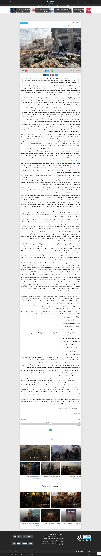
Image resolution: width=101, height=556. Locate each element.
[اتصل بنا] (23, 2)
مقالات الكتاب (72, 23)
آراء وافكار (67, 5)
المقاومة (47, 75)
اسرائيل (53, 75)
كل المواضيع (84, 2)
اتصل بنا (78, 2)
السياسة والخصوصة (88, 554)
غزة (50, 75)
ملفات (34, 5)
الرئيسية (89, 2)
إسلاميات (58, 5)
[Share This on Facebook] (45, 70)
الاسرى (45, 75)
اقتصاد (53, 5)
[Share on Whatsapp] (52, 70)
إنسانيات (48, 5)
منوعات (38, 5)
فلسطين (56, 75)
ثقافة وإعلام (43, 5)
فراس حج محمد (47, 486)
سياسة (62, 5)
